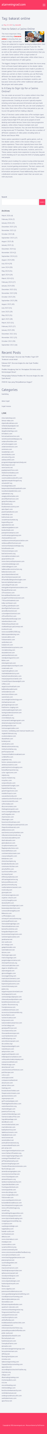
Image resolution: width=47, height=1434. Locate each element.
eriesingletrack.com (9, 663)
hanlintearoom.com (9, 1341)
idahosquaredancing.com (10, 634)
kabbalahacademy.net (9, 689)
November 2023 (8, 293)
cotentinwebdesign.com (10, 564)
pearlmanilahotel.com (10, 512)
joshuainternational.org (10, 1143)
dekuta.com (6, 1236)
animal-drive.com (8, 1085)
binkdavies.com (7, 858)
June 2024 (5, 267)
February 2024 (7, 282)
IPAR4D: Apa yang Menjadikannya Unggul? (17, 382)
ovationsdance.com (9, 736)
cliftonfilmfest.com (9, 616)
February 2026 (7, 219)
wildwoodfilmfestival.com (11, 543)
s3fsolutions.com (8, 592)
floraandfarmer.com (9, 590)
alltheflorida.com (8, 1320)
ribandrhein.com (7, 738)
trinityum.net (6, 1265)
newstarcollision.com (9, 694)
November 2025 (8, 230)
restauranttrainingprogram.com (13, 720)
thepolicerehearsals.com (11, 827)
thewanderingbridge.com (10, 924)
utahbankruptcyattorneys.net (12, 626)
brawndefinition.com (9, 851)
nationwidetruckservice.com (12, 1023)
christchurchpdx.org (9, 861)
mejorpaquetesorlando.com (12, 679)
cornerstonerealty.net (10, 1249)
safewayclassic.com (9, 475)
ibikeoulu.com (7, 913)
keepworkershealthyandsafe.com (14, 488)
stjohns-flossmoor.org (10, 1004)
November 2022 (8, 337)
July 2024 (5, 263)
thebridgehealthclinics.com (11, 1103)
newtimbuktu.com (8, 454)
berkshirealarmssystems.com (12, 647)
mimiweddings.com (8, 1388)
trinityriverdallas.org (9, 749)
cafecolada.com (7, 804)
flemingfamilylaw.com (10, 1356)
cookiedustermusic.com (10, 1010)
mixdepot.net (6, 1242)
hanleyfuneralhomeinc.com (11, 676)
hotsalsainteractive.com (10, 436)
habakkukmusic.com (9, 1135)
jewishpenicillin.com (9, 725)
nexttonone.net (7, 1137)
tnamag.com (6, 1088)
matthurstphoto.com (9, 1317)
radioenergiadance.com (10, 527)
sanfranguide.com (8, 814)
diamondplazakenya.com (11, 1299)
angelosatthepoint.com (10, 1054)
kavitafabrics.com (8, 1015)
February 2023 (7, 326)
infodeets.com (7, 433)
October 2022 (7, 341)
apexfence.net (7, 1401)
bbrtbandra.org (7, 504)
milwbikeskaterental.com (11, 981)
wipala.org (5, 775)
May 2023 (5, 315)
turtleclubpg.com (8, 1025)
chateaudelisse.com (9, 538)
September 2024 (8, 256)
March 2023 (6, 323)
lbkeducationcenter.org (10, 746)
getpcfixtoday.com (8, 501)
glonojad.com (7, 892)
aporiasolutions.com (9, 1096)
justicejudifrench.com (9, 921)
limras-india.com (8, 420)
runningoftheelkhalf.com (11, 1158)
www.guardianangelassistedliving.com (15, 1294)
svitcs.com (5, 1075)
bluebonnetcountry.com (10, 506)
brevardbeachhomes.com (11, 595)
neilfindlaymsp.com (9, 1038)
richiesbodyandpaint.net (10, 426)
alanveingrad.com (14, 4)
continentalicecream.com (11, 853)
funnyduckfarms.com (9, 1343)
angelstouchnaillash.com (11, 686)
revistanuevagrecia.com (10, 895)
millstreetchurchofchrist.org (12, 1328)
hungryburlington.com (9, 931)
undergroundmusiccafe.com (12, 1395)
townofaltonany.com (9, 986)
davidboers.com (7, 1122)
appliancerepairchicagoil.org (12, 480)
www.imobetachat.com (10, 1124)
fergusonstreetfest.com (10, 1312)
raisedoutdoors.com (9, 621)
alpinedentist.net (8, 525)
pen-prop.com (7, 1148)
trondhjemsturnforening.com (12, 1296)
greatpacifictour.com (9, 1028)
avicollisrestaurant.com (10, 1041)
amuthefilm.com (8, 869)
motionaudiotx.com (9, 1380)
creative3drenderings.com (11, 1114)
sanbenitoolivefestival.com (12, 798)
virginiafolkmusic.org (9, 733)
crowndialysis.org (8, 718)
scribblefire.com (7, 757)
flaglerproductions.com (10, 848)
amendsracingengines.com (11, 1171)
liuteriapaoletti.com (9, 994)
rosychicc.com (7, 780)
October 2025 (7, 234)
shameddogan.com (8, 1109)
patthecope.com (8, 1072)
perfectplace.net (8, 752)
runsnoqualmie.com (9, 1190)
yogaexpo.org (6, 759)
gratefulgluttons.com (10, 791)
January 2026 (6, 223)
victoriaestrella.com (9, 1030)
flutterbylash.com (8, 1338)
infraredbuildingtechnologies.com (14, 579)
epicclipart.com (7, 509)
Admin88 (18, 25)
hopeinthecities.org (9, 788)
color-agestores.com (9, 772)
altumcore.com (7, 1083)
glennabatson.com (8, 843)
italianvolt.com (7, 645)
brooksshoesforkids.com (10, 1090)
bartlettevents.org (8, 553)
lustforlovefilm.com (9, 871)
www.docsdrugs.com (9, 1192)
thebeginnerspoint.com (10, 809)
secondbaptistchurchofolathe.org (14, 1369)
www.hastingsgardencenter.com (13, 1257)
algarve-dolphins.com (9, 968)
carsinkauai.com (7, 1325)
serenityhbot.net (8, 1140)
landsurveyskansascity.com (11, 1182)
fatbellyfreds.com (8, 1278)
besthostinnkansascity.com (11, 1390)
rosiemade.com (7, 668)
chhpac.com (6, 1375)
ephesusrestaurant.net (10, 1273)
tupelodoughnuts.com (10, 671)
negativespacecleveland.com (12, 991)
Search (4, 197)
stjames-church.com (9, 898)
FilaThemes (40, 1425)
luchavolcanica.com (9, 1017)
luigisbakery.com (7, 1229)
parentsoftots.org (8, 1111)
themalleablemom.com (10, 926)
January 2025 (6, 245)
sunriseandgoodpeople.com (12, 997)
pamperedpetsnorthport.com (12, 665)
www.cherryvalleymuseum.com (13, 561)
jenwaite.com (6, 1346)
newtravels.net (7, 467)
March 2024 (6, 278)
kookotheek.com (8, 530)
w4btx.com (6, 684)
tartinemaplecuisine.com (11, 937)
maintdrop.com (7, 514)
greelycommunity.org (9, 884)
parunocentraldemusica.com (12, 1291)
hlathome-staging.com (10, 707)
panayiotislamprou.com (10, 533)
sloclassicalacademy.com (11, 838)
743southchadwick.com (10, 600)
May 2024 (5, 271)
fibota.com (6, 1286)
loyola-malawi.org (8, 778)
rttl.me (4, 1382)
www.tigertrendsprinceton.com (13, 1150)
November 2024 (8, 252)
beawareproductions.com (11, 908)
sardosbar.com (7, 642)
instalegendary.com (9, 486)
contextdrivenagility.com (11, 911)
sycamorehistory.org (9, 1247)
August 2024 (6, 260)
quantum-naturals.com (10, 1307)
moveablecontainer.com (10, 556)
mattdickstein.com (8, 1127)
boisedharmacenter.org (10, 770)
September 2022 (8, 345)
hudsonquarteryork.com (10, 1283)
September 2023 (8, 300)
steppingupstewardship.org (11, 1221)
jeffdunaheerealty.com (10, 1161)
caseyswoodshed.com (9, 1062)
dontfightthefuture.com (10, 608)
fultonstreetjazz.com (10, 551)
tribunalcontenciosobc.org (11, 835)
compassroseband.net (10, 1080)
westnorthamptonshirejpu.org (13, 546)
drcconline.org (7, 1044)
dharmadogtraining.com (10, 1377)
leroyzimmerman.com (9, 1351)
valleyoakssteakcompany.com (13, 1059)
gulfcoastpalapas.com (10, 1101)
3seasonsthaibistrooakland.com (13, 754)
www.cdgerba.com (8, 1289)
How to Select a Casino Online (18, 28)
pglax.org (5, 989)
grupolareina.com (8, 559)
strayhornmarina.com (9, 845)
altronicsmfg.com (8, 457)
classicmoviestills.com (10, 801)
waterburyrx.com (8, 1049)
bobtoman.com (7, 517)
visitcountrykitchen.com (10, 965)
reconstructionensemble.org (12, 1012)
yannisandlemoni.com (9, 655)
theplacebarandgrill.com (10, 1046)
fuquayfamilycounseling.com (12, 1364)
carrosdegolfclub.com (10, 585)
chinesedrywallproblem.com (12, 999)
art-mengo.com (7, 944)
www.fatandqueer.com (10, 1176)
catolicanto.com (8, 744)
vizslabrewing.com (8, 650)
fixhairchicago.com (8, 1064)
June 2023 (5, 311)
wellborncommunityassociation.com (15, 540)
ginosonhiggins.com (9, 973)
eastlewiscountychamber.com (12, 832)
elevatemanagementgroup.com (13, 1349)
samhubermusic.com (9, 1398)
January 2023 (6, 330)
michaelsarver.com (8, 702)
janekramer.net (7, 939)
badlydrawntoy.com (9, 1130)
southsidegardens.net (9, 1262)
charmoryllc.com (8, 817)
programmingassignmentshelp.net (14, 462)
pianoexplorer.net (8, 1260)
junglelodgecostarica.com (11, 960)
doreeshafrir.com (8, 903)
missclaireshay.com (9, 418)
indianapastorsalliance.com (11, 1057)
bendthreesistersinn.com (10, 1002)
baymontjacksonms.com (10, 984)
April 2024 (5, 275)
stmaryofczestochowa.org (11, 918)
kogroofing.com (7, 522)
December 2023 (7, 289)
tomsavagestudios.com (10, 728)
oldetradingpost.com (9, 566)
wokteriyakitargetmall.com (12, 710)
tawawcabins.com (8, 637)
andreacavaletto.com (9, 765)
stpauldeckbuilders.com (10, 1184)
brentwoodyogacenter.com (11, 1216)
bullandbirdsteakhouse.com (12, 1203)
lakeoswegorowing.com (10, 1362)
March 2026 (6, 215)
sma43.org (5, 1210)
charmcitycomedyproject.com (12, 905)
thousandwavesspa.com (10, 1033)
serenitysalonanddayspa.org (12, 439)
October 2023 (7, 297)
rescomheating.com (9, 1385)
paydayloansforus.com (10, 470)
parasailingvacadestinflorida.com (13, 1330)
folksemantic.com (8, 639)
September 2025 (8, 238)
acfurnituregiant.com (9, 444)
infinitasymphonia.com (10, 877)
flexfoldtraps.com (8, 1169)
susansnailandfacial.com (10, 1145)
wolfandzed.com (8, 1234)
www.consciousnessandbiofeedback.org (16, 1252)
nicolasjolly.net (7, 874)
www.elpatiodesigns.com (11, 1281)
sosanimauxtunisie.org (10, 519)
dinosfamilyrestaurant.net (11, 577)
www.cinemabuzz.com (10, 1239)
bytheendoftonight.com (10, 785)
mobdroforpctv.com (9, 793)
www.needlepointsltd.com (11, 1200)
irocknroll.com (7, 629)
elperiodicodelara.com (10, 423)
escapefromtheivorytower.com (13, 598)
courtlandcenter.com (9, 1036)
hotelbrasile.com (8, 548)
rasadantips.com (8, 452)
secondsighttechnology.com (12, 699)
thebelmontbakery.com (10, 473)
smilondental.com (8, 692)
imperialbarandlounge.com (11, 619)
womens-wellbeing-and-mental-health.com (18, 731)
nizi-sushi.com (7, 942)
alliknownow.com (8, 830)
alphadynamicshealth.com (11, 1335)
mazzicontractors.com (10, 1268)
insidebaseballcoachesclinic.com (13, 1322)
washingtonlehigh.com (10, 1226)
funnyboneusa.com (8, 1007)
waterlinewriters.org (9, 1106)
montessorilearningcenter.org (12, 1309)
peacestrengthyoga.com (10, 1163)
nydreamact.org (7, 493)
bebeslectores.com (9, 572)
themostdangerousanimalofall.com (15, 825)
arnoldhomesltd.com (9, 611)
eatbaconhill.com (8, 460)
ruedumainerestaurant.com (11, 887)
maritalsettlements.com (11, 978)
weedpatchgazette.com (10, 658)
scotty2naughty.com (9, 900)
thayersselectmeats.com (11, 1093)
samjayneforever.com (9, 1315)
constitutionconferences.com (12, 1070)
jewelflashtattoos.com (10, 499)
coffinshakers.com (8, 916)
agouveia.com (7, 1367)
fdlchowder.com (7, 1197)
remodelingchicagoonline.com (12, 1213)
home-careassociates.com (11, 762)
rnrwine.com (6, 1359)
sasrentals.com (7, 697)
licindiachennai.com (9, 428)
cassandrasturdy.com (9, 796)
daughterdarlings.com (9, 431)
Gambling (5, 394)
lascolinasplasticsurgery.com (12, 1205)
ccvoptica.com (7, 1223)
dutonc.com (6, 952)
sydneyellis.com (7, 715)
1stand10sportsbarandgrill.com (13, 681)
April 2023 (5, 319)
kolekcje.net (6, 741)
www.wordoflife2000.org (11, 632)
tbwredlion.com (7, 1302)
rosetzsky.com (7, 890)
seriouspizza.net (7, 1077)
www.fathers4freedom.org (11, 1153)
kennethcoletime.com (10, 929)
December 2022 (7, 334)
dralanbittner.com (8, 652)
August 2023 (6, 304)
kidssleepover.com (8, 465)
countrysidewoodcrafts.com (12, 478)
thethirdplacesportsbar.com (12, 1270)
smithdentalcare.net (9, 1393)
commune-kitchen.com (10, 866)
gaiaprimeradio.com (9, 947)
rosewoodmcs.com (8, 1244)
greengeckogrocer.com (10, 705)
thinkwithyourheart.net (10, 624)
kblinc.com (5, 660)
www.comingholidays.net (11, 811)
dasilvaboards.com (8, 840)
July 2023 (5, 308)
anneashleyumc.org (9, 1179)
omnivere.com (7, 449)
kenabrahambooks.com (10, 864)
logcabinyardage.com (9, 1119)
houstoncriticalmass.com (11, 822)
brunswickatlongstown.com (12, 934)
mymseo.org (6, 1372)
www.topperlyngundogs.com (12, 1156)
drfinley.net (6, 1354)
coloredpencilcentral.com (11, 613)
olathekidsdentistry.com (10, 673)
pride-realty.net (7, 1333)
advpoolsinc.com (8, 1051)
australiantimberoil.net (10, 574)
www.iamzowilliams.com (11, 1255)
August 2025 (6, 241)
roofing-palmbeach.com (10, 606)
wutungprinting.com (9, 976)
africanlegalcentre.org (10, 879)
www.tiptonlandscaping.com (12, 1218)
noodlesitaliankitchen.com (11, 491)
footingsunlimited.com (10, 1187)
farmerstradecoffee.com (11, 1117)
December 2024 (7, 249)
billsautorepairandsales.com (12, 1304)
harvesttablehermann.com (11, 582)
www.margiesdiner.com (10, 1195)
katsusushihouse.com (9, 882)
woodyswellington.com (10, 1276)
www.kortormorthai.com (11, 1174)
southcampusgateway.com (11, 535)
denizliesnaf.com (8, 1067)
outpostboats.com (8, 783)
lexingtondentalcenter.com (12, 712)
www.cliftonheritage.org (11, 1208)
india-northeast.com (9, 603)
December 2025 (7, 227)
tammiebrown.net (8, 950)
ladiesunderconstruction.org (12, 569)
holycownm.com (8, 1020)
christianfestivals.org (9, 963)
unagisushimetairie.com (10, 496)
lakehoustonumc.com (9, 1132)
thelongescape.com (9, 955)
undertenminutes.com (10, 446)
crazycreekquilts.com (9, 856)
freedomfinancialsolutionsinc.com (14, 1166)
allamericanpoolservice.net (11, 723)
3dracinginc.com (7, 819)
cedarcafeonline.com (9, 441)
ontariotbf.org (7, 483)
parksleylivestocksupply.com (12, 767)
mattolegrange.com (9, 957)
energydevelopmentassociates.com (15, 587)
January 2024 (6, 286)
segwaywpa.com (8, 1098)
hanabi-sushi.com (8, 1231)
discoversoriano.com (9, 806)
